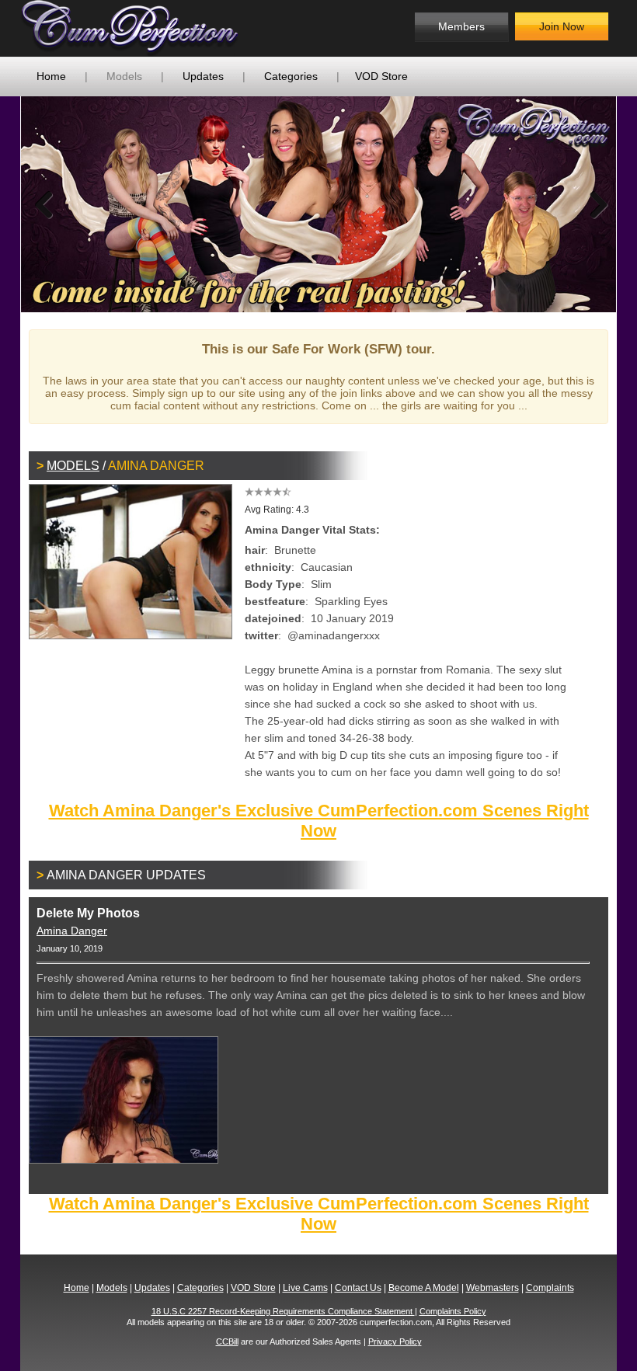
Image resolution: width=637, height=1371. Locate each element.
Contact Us (358, 1287)
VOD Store (381, 76)
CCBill (227, 1341)
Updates (203, 76)
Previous (44, 204)
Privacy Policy (395, 1341)
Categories (291, 76)
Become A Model (423, 1287)
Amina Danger (72, 930)
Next (592, 204)
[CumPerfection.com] (146, 28)
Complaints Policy (452, 1311)
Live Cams (305, 1287)
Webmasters (492, 1287)
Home (51, 76)
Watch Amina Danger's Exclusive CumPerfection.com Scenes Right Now (319, 820)
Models (124, 76)
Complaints (550, 1287)
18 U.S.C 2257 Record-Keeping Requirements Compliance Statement (283, 1311)
